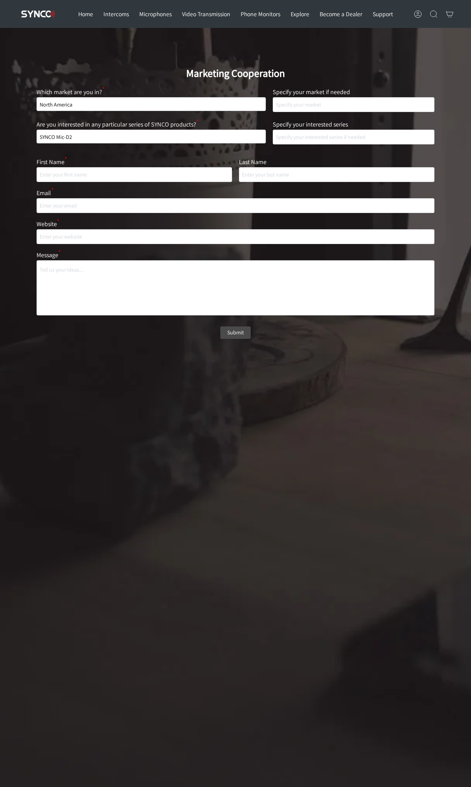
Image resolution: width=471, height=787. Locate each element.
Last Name (253, 162)
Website (48, 224)
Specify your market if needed (311, 92)
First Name (52, 162)
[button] (116, 14)
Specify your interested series (310, 124)
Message (49, 255)
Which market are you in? (70, 92)
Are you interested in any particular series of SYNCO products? (118, 124)
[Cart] (450, 14)
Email (45, 193)
